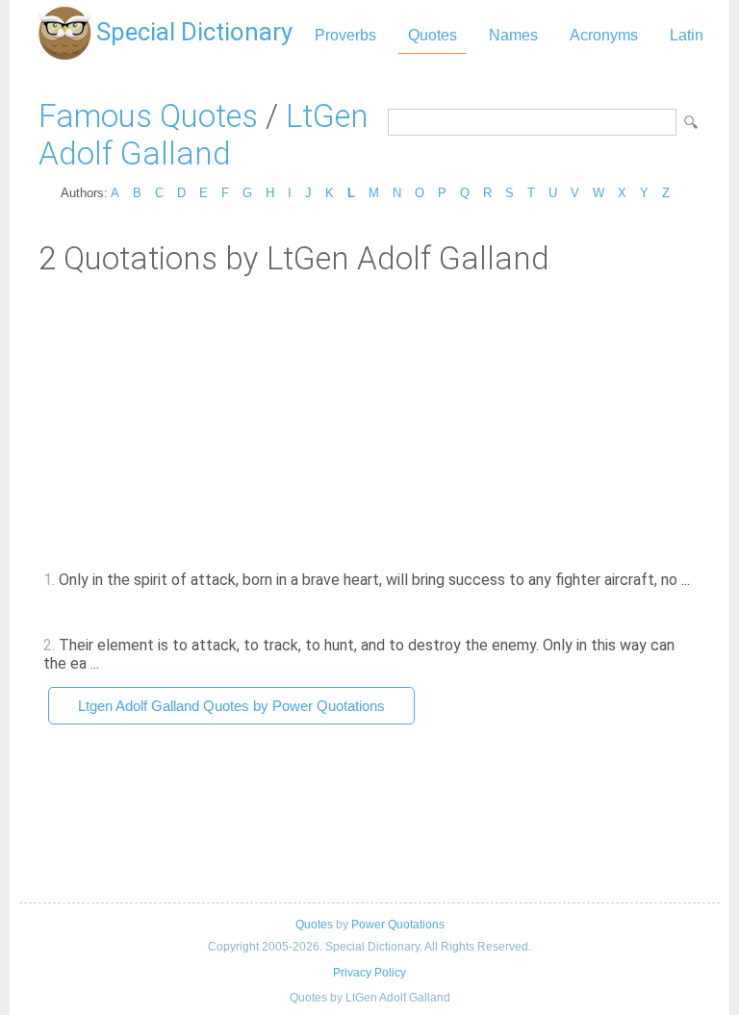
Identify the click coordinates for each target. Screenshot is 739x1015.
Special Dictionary (194, 31)
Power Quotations (398, 924)
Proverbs (345, 35)
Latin (686, 35)
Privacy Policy (369, 972)
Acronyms (604, 35)
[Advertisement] (369, 421)
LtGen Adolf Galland (203, 134)
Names (513, 35)
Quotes (432, 35)
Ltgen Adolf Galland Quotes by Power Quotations (231, 706)
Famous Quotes (148, 116)
